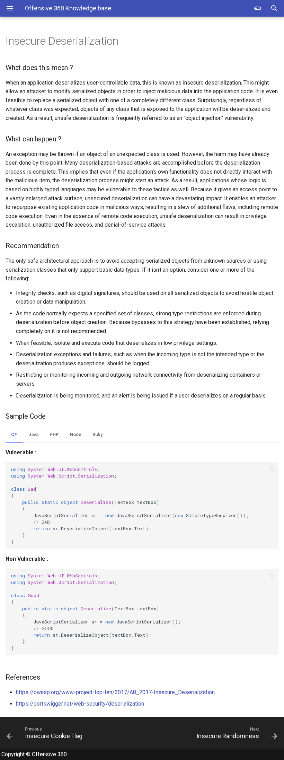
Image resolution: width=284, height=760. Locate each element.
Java (33, 434)
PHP (54, 434)
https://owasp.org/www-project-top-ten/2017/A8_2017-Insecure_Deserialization (115, 692)
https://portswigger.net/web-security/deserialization (80, 703)
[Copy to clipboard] (271, 469)
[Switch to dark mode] (258, 8)
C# (14, 434)
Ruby (97, 434)
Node (75, 434)
